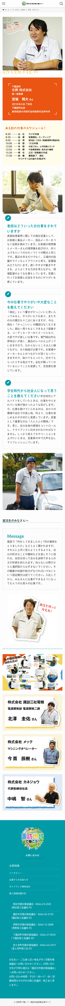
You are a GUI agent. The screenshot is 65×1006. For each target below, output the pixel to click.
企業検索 (14, 865)
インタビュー (15, 873)
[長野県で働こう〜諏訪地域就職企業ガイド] (32, 3)
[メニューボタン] (3, 3)
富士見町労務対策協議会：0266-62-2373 (34, 945)
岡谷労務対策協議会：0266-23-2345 (32, 904)
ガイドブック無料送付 (19, 887)
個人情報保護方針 (17, 893)
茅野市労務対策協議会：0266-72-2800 (33, 924)
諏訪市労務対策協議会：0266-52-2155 (33, 914)
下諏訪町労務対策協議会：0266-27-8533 (34, 934)
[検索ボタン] (61, 3)
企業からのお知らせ (18, 880)
